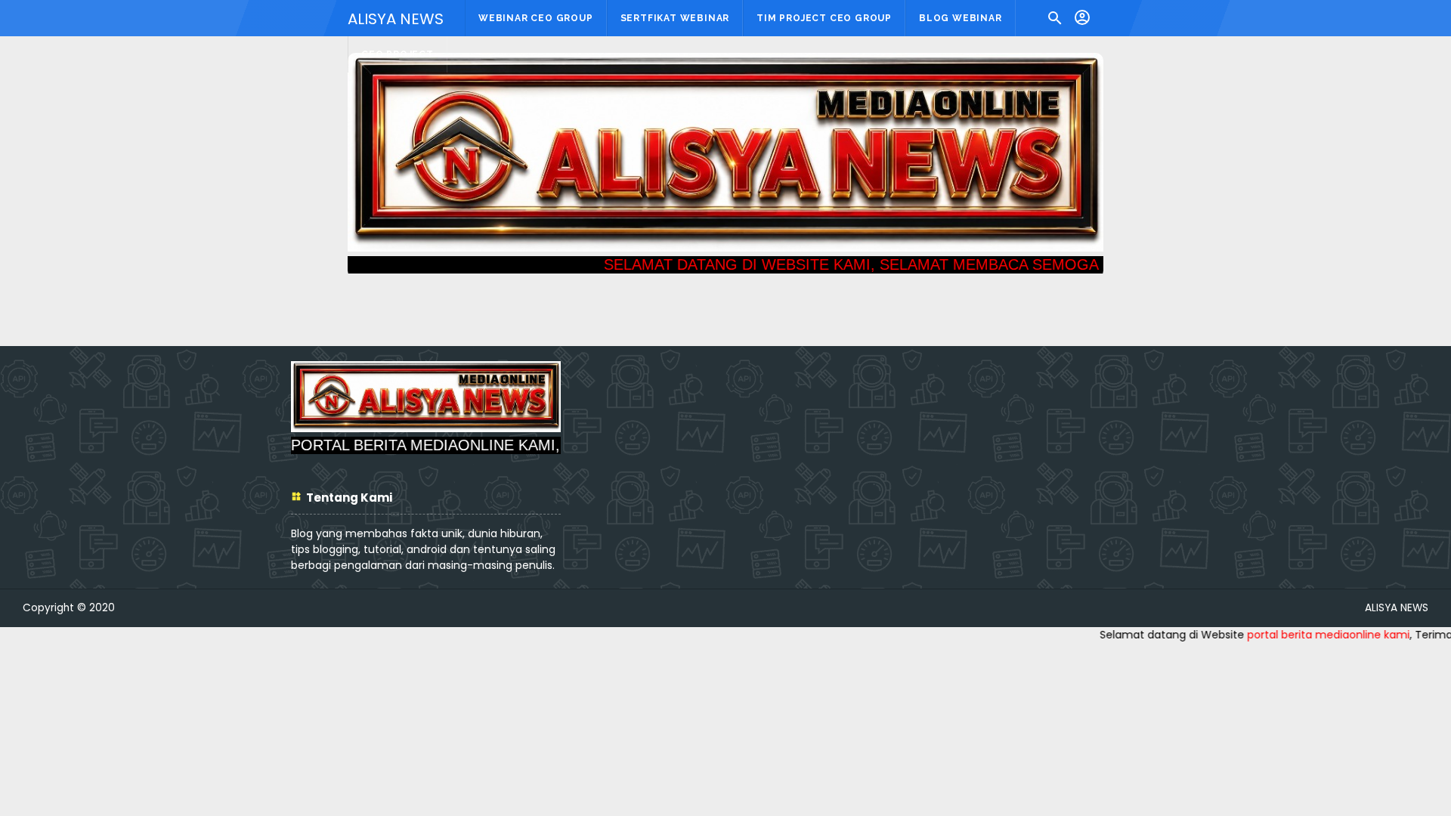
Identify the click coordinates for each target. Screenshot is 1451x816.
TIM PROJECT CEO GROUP (824, 18)
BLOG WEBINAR (960, 18)
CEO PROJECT (397, 54)
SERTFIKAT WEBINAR (675, 18)
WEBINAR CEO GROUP (535, 18)
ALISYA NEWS (396, 18)
